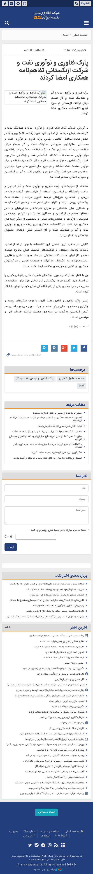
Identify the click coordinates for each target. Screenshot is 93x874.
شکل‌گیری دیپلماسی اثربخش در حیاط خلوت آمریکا (56, 452)
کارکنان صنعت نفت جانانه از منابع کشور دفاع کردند (59, 646)
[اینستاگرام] (50, 845)
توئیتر (5, 3)
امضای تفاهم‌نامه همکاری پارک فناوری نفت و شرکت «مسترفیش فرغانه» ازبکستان (46, 419)
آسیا (81, 385)
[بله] (37, 845)
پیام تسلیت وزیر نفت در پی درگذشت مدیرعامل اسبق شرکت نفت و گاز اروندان (45, 616)
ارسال (10, 547)
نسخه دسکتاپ (46, 812)
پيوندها (45, 836)
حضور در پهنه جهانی (74, 663)
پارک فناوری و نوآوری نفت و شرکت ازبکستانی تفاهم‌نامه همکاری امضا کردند (52, 70)
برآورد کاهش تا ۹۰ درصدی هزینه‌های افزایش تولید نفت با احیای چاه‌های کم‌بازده (45, 438)
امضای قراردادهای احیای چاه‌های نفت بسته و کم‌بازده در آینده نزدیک (47, 458)
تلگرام (18, 3)
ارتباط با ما (61, 836)
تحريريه (13, 831)
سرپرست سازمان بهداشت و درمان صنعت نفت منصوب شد (55, 589)
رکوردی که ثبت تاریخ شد (71, 722)
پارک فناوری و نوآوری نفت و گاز (34, 378)
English (85, 3)
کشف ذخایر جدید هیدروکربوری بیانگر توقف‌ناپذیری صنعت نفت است (49, 695)
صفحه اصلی (80, 35)
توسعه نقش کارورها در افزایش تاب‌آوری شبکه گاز (59, 766)
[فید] (56, 845)
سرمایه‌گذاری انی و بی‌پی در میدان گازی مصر (62, 717)
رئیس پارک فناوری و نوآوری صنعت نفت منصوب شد (58, 605)
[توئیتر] (30, 845)
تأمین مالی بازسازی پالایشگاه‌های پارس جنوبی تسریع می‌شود (53, 668)
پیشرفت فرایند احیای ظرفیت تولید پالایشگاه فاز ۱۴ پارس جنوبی (52, 793)
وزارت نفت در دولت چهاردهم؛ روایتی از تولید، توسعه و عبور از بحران (50, 690)
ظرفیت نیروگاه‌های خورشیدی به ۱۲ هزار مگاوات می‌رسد (56, 788)
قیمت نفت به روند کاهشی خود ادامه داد (64, 657)
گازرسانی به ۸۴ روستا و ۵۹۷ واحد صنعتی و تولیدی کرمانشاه (54, 771)
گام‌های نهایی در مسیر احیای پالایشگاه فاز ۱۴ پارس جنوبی (55, 611)
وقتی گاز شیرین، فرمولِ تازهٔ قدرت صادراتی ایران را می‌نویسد (54, 739)
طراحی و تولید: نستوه (44, 870)
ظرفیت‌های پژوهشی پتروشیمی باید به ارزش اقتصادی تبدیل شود (51, 733)
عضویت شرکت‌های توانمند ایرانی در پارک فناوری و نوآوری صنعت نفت (47, 431)
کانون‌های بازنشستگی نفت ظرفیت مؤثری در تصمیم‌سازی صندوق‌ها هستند (47, 600)
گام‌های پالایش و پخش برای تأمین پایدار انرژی (60, 674)
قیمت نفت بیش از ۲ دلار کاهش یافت (65, 777)
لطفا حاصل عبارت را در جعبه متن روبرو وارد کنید (59, 530)
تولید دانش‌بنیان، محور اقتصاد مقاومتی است (60, 426)
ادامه (7, 627)
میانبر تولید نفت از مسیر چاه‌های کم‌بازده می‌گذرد (57, 413)
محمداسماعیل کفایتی (71, 378)
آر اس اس (29, 836)
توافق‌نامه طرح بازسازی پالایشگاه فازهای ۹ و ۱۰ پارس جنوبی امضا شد (49, 782)
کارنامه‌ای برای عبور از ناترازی (69, 679)
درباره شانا (29, 831)
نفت (65, 35)
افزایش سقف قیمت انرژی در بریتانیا (66, 728)
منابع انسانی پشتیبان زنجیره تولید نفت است (62, 641)
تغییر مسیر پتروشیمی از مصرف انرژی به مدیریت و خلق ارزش (53, 761)
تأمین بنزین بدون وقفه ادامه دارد (68, 706)
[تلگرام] (43, 845)
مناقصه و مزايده (50, 831)
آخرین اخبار (79, 628)
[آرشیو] (63, 845)
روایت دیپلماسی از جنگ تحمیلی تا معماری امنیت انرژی (56, 635)
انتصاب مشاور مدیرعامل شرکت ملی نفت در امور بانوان (57, 594)
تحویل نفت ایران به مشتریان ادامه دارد (64, 652)
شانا (46, 15)
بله (11, 3)
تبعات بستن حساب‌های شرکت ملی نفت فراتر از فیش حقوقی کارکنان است (47, 583)
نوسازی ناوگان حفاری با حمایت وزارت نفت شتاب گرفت (56, 712)
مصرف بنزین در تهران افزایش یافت (66, 701)
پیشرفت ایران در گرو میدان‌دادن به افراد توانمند (60, 750)
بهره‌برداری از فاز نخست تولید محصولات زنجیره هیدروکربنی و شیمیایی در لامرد (45, 744)
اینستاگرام (24, 3)
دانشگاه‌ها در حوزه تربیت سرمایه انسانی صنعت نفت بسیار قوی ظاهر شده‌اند (48, 446)
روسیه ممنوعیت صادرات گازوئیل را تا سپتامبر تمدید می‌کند (55, 755)
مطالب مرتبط (75, 405)
